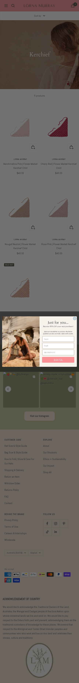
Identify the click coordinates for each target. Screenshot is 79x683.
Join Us (58, 360)
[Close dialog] (74, 318)
